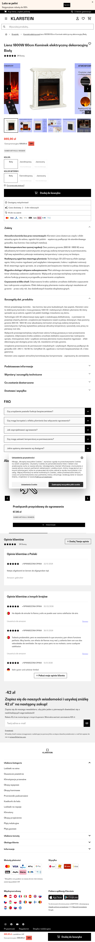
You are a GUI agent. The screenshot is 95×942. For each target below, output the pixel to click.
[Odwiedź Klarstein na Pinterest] (23, 924)
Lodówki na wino (11, 768)
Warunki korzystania (79, 907)
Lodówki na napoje (12, 807)
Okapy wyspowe (11, 785)
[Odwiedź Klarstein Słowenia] (15, 907)
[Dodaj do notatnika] (89, 43)
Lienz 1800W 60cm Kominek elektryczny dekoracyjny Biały (63, 34)
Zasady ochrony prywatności (58, 907)
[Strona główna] (8, 34)
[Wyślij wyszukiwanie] (4, 26)
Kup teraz (67, 5)
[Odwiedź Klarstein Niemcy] (5, 896)
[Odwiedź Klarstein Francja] (20, 896)
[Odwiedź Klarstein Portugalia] (10, 907)
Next (87, 88)
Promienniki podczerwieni (16, 796)
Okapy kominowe (12, 790)
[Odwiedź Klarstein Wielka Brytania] (35, 896)
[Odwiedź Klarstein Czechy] (5, 902)
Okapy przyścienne (13, 818)
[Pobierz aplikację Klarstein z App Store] (55, 897)
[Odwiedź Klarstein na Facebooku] (11, 924)
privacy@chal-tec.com (18, 737)
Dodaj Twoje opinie (79, 541)
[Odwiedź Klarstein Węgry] (10, 902)
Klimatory (8, 812)
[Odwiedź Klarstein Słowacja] (40, 896)
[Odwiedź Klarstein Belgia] (40, 902)
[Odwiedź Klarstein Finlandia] (35, 902)
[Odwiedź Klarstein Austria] (10, 896)
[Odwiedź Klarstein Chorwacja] (20, 902)
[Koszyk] (89, 18)
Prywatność (9, 730)
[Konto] (77, 18)
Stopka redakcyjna (42, 929)
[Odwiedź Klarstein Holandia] (5, 907)
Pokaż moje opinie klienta (51, 675)
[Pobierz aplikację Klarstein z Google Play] (71, 897)
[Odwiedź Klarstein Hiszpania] (30, 896)
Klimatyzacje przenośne (15, 779)
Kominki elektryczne (31, 34)
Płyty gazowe (10, 828)
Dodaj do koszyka (49, 192)
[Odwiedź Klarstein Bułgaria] (30, 902)
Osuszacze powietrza (14, 774)
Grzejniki (15, 34)
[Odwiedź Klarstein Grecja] (20, 908)
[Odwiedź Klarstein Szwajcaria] (15, 896)
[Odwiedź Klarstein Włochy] (25, 896)
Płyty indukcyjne (11, 823)
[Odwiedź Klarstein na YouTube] (17, 924)
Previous (7, 88)
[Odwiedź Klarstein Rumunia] (25, 902)
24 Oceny (20, 56)
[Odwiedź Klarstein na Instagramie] (5, 924)
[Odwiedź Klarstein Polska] (15, 902)
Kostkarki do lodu (12, 801)
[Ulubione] (83, 18)
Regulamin (24, 929)
